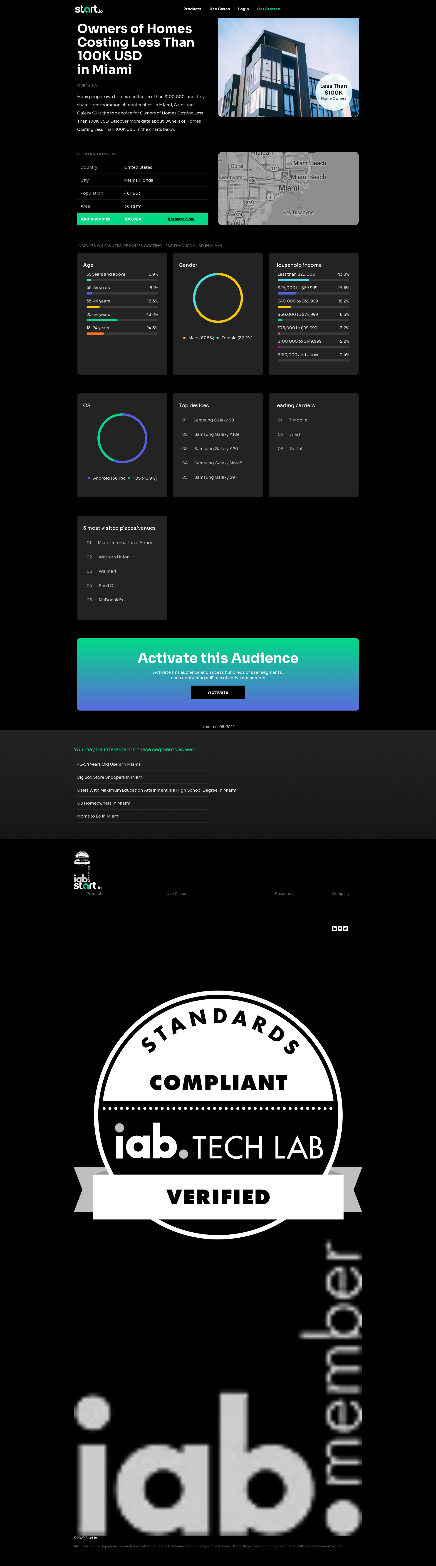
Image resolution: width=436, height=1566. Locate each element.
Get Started (268, 9)
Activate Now (181, 219)
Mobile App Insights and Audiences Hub (203, 911)
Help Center (282, 939)
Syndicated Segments (107, 930)
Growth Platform (102, 939)
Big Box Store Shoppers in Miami (110, 777)
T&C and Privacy (286, 921)
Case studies (283, 902)
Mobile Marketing (183, 921)
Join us (339, 911)
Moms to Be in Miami (98, 816)
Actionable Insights (105, 957)
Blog (275, 911)
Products (192, 9)
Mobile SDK (97, 948)
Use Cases (220, 9)
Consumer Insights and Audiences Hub (202, 902)
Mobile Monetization (186, 930)
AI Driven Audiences (105, 921)
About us (340, 902)
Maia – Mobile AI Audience (111, 902)
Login (243, 9)
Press (337, 921)
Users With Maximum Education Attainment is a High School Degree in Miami (156, 790)
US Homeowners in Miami (103, 803)
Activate (218, 692)
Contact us (281, 930)
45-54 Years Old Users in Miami (108, 764)
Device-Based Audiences (110, 911)
